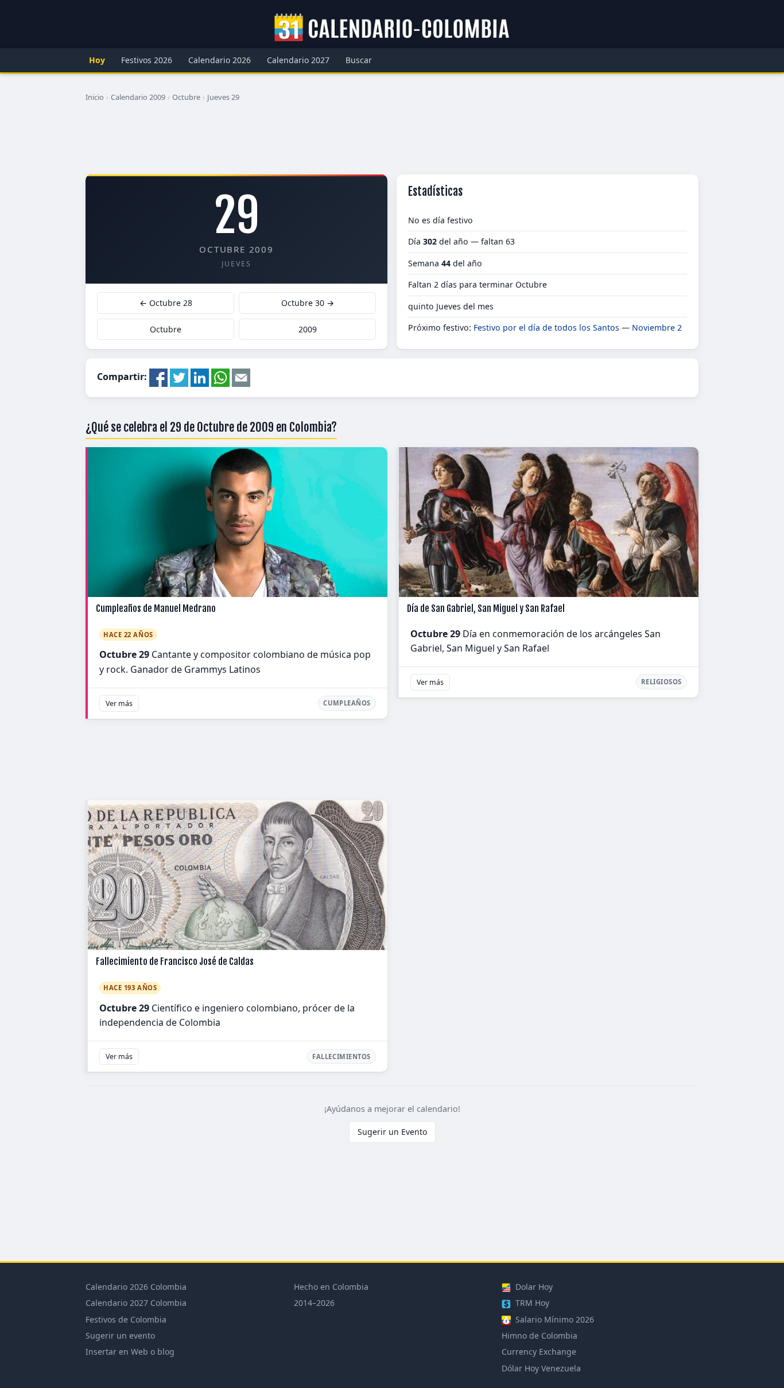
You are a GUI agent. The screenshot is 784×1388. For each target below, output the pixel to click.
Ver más (119, 703)
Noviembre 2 (657, 327)
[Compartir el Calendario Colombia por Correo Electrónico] (241, 376)
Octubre (186, 97)
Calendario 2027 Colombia (136, 1302)
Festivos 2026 (146, 60)
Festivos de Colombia (126, 1319)
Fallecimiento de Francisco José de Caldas (175, 961)
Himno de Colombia (539, 1335)
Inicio (95, 97)
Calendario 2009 (138, 97)
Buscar (359, 60)
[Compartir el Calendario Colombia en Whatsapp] (220, 376)
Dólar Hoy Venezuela (541, 1368)
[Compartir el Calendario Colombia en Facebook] (158, 376)
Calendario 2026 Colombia (136, 1286)
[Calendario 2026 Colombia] (392, 28)
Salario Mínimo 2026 (553, 1319)
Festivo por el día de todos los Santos (546, 327)
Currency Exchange (539, 1351)
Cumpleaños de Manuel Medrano (156, 608)
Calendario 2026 (219, 60)
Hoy (97, 60)
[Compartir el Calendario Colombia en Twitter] (179, 376)
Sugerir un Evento (392, 1131)
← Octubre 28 (165, 302)
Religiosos (661, 681)
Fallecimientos (341, 1056)
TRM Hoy (531, 1302)
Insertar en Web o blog (130, 1351)
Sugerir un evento (120, 1335)
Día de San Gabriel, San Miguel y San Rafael (486, 608)
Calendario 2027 (298, 60)
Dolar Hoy (533, 1286)
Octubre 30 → (307, 302)
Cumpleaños (347, 703)
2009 (307, 329)
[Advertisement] (392, 143)
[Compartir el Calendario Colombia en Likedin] (200, 376)
